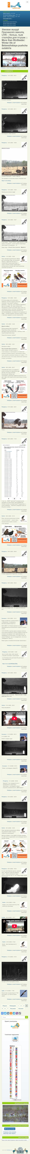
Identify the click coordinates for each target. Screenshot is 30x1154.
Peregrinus (4, 75)
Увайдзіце (3, 67)
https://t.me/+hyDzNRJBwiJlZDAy (9, 663)
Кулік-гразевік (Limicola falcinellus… (10, 21)
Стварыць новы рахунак (9, 1132)
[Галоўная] (14, 5)
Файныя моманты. (7, 13)
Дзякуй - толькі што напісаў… (9, 16)
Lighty (3, 990)
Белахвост (4, 618)
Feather (3, 917)
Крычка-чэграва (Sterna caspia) (9, 23)
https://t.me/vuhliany (6, 180)
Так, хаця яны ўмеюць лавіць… (9, 15)
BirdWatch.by (9, 1150)
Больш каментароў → (7, 18)
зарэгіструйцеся (10, 67)
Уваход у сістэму (10, 1129)
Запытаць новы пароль (9, 1133)
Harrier (3, 256)
